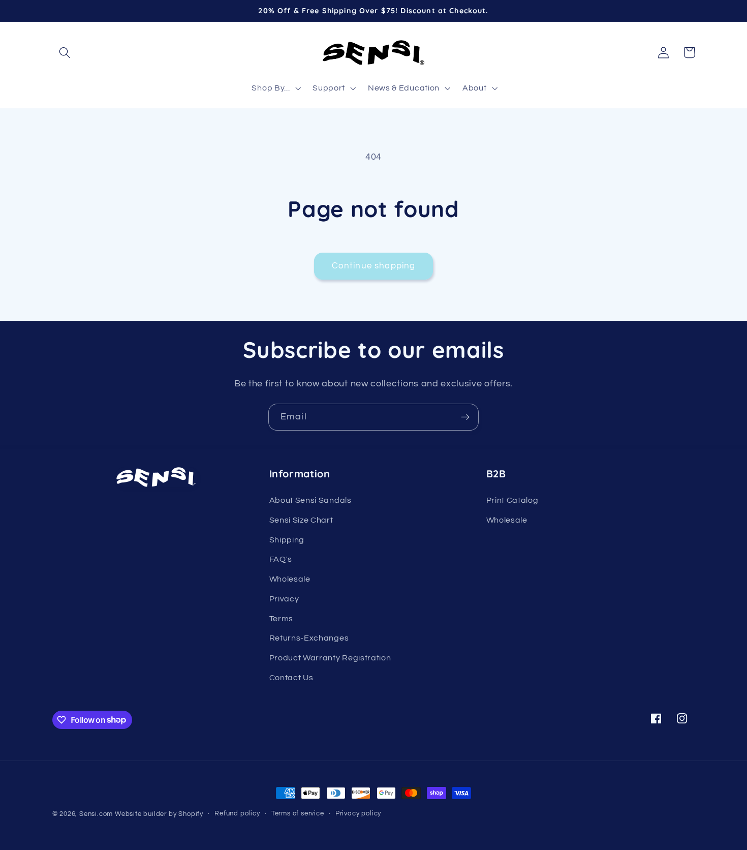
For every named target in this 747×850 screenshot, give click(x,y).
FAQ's (280, 559)
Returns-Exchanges (309, 638)
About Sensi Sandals (310, 500)
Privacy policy (358, 813)
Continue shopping (374, 265)
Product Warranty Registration (330, 658)
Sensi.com (96, 814)
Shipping (287, 540)
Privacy (284, 599)
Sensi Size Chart (301, 520)
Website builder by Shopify (159, 814)
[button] (65, 53)
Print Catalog (512, 500)
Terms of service (297, 813)
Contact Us (291, 678)
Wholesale (289, 579)
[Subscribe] (465, 417)
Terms (281, 619)
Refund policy (237, 813)
